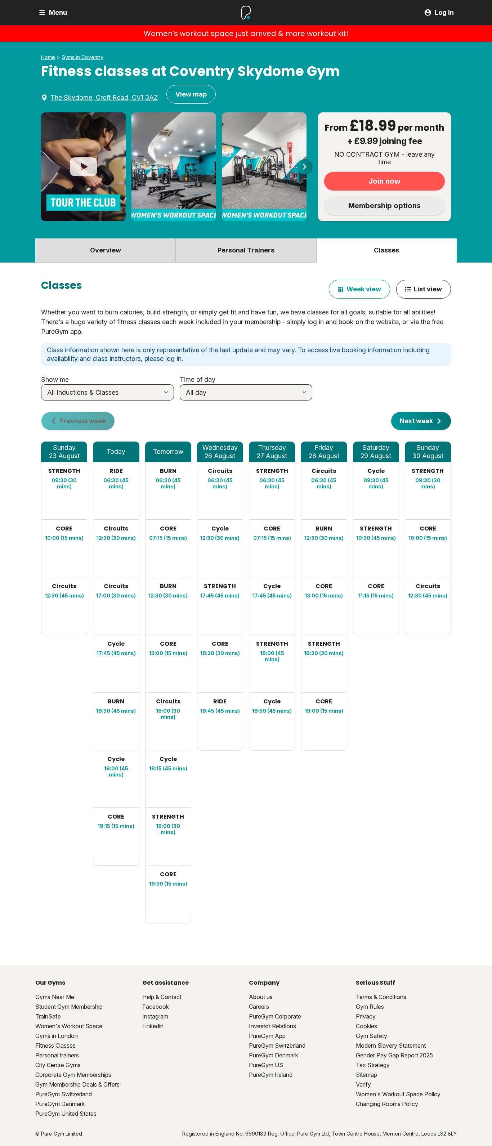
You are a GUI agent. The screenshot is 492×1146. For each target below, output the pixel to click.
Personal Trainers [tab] (246, 250)
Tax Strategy (373, 1065)
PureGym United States (66, 1113)
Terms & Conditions (381, 996)
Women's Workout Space (68, 1026)
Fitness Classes (55, 1045)
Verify (363, 1084)
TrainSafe (48, 1016)
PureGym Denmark (60, 1103)
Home (48, 57)
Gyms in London (56, 1035)
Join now (384, 181)
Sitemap (366, 1074)
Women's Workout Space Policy (398, 1094)
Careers (259, 1006)
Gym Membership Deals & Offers (77, 1084)
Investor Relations (272, 1026)
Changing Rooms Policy (387, 1103)
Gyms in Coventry (82, 57)
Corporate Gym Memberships (73, 1074)
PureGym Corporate (275, 1016)
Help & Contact (162, 996)
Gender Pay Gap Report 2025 (394, 1055)
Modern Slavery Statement (391, 1045)
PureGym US (266, 1065)
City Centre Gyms (58, 1065)
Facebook (155, 1006)
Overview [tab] (105, 250)
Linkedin (153, 1026)
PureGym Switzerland (63, 1094)
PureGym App (267, 1035)
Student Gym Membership (69, 1006)
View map (191, 94)
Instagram (155, 1016)
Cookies (366, 1026)
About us (261, 996)
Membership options (384, 205)
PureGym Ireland (270, 1074)
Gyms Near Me (54, 996)
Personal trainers (57, 1055)
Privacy (366, 1016)
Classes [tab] (386, 250)
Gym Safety (371, 1035)
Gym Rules (370, 1006)
